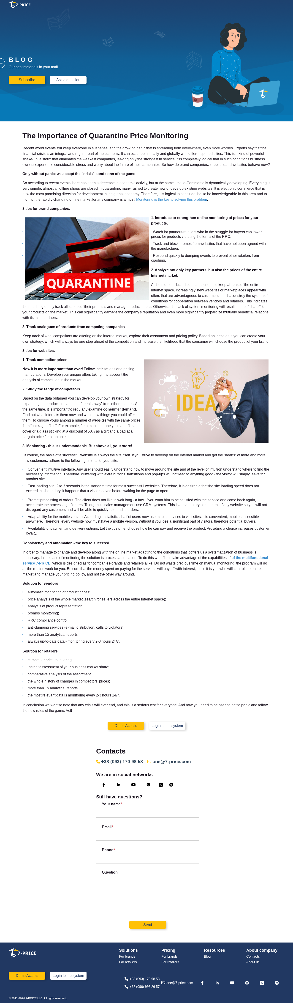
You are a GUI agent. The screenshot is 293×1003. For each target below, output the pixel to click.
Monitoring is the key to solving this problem (171, 199)
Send (147, 925)
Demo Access (126, 726)
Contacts (253, 956)
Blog (207, 956)
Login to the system (167, 726)
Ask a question (68, 80)
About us (253, 962)
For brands (127, 956)
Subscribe (27, 80)
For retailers (128, 962)
